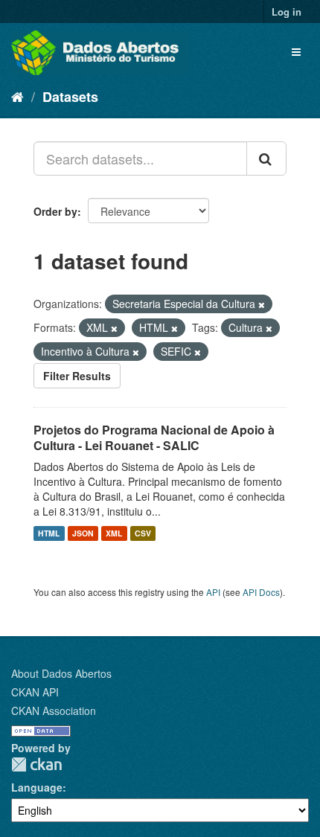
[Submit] (266, 158)
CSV (143, 533)
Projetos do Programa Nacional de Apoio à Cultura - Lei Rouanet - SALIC (154, 437)
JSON (83, 533)
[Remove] (261, 304)
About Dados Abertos (61, 673)
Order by (55, 211)
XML (114, 533)
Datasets (70, 96)
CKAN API (35, 691)
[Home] (17, 96)
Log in (286, 11)
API (213, 592)
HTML (49, 533)
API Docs (261, 592)
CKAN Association (53, 710)
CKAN (36, 764)
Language (37, 787)
